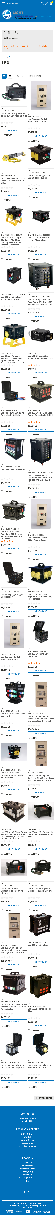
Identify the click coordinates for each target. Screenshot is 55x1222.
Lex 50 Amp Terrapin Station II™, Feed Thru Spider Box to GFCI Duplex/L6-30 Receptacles (13, 359)
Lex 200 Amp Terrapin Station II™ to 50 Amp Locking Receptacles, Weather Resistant (11, 241)
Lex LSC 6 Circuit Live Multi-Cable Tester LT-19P (40, 357)
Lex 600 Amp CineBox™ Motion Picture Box (38, 239)
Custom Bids (27, 1166)
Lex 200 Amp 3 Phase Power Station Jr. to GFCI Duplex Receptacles (14, 1006)
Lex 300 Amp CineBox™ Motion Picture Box (11, 298)
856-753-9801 (12, 3)
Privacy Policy (27, 1172)
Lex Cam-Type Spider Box (13, 470)
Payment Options (27, 1169)
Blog (27, 1181)
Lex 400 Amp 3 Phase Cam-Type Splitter (13, 715)
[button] (27, 47)
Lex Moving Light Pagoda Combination (12, 596)
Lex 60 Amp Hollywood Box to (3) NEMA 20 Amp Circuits (14, 115)
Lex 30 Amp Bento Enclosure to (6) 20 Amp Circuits (12, 891)
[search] (41, 3)
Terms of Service (27, 1175)
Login (23, 1140)
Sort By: (20, 76)
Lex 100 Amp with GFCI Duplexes (39, 655)
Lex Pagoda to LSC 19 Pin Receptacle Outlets (12, 414)
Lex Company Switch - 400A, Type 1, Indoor (11, 658)
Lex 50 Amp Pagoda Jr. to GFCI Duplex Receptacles (13, 1066)
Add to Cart (14, 130)
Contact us (27, 1163)
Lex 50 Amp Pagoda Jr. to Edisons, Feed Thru (40, 1066)
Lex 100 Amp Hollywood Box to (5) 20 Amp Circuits (40, 890)
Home (4, 57)
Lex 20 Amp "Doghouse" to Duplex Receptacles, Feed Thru (40, 834)
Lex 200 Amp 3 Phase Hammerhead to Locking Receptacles (12, 775)
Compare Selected (44, 1098)
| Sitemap (37, 1203)
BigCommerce (24, 1206)
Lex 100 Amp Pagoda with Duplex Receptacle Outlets (41, 414)
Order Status (27, 1143)
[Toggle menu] (3, 4)
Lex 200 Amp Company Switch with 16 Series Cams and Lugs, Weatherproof (41, 778)
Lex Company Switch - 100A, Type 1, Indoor (38, 120)
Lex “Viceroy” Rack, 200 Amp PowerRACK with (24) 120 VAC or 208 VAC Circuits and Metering (41, 302)
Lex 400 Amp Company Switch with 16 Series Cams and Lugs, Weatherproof (14, 950)
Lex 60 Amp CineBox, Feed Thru (40, 1010)
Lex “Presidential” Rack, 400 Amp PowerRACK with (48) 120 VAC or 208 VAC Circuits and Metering (40, 478)
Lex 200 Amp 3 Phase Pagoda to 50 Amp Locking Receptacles (40, 596)
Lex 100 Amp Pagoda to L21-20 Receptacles (39, 177)
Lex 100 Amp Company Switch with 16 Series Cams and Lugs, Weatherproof (41, 718)
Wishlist (27, 1137)
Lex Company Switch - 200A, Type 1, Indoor (38, 539)
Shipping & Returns (27, 1146)
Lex (10, 57)
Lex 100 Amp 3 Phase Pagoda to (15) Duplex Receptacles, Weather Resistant (12, 535)
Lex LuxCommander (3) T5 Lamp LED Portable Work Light (13, 180)
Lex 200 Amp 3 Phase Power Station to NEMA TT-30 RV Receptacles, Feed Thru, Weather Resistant (14, 835)
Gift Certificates (27, 1134)
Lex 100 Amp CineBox (38, 945)
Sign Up (31, 1140)
